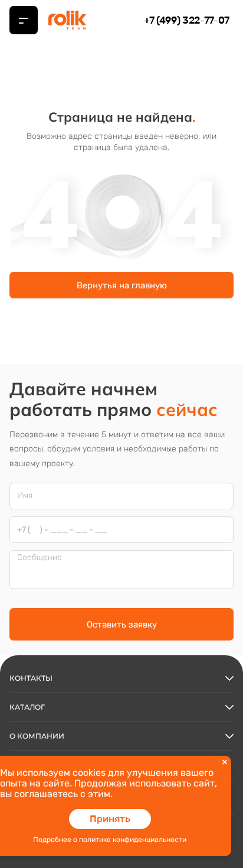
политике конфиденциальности (132, 840)
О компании (36, 736)
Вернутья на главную (122, 285)
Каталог (27, 707)
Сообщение (39, 558)
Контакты (30, 678)
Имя (24, 496)
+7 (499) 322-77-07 (186, 20)
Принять (110, 818)
